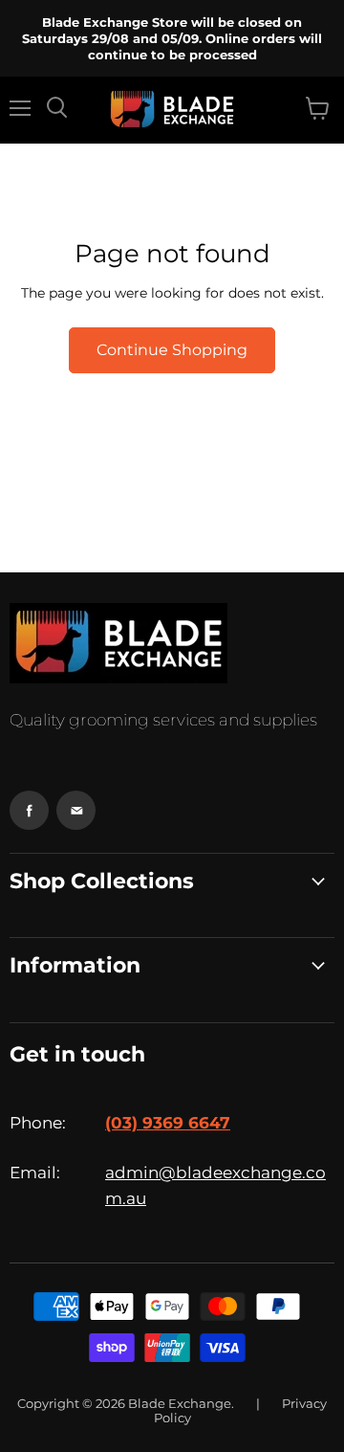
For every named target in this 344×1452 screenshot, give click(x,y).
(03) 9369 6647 (167, 1122)
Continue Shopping (172, 350)
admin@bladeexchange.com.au (215, 1185)
